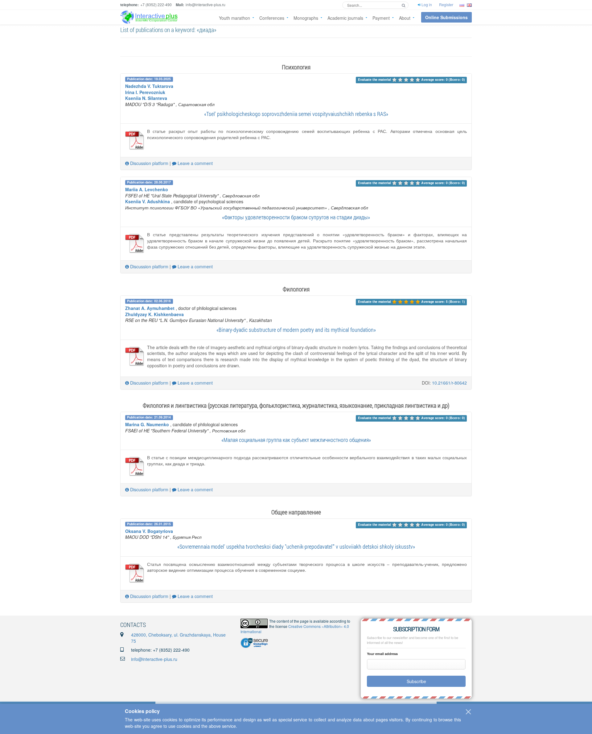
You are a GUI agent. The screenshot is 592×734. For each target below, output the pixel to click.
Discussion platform (148, 163)
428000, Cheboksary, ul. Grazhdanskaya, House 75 (178, 638)
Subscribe (416, 681)
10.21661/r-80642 (449, 383)
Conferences (271, 18)
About (404, 18)
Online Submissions (446, 17)
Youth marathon (234, 18)
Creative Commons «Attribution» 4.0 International (294, 629)
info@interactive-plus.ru (154, 659)
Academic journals (345, 18)
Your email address (382, 653)
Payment (381, 18)
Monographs (306, 18)
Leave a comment (194, 163)
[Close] (468, 712)
